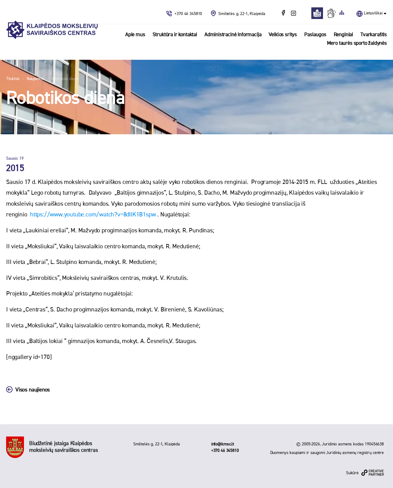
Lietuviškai (373, 13)
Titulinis (13, 79)
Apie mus (135, 34)
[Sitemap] (341, 13)
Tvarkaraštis (373, 34)
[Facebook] (284, 13)
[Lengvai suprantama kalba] (318, 13)
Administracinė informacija (233, 34)
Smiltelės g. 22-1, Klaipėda (241, 14)
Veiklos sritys (283, 34)
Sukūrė (352, 473)
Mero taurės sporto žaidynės (357, 43)
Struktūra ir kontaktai (175, 34)
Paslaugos (315, 34)
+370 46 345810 (188, 14)
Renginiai (343, 34)
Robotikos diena (65, 79)
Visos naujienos (32, 390)
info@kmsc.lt (222, 444)
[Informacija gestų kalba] (332, 13)
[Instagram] (293, 13)
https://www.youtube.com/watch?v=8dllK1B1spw (93, 215)
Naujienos (35, 79)
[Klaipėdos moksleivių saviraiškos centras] (52, 30)
